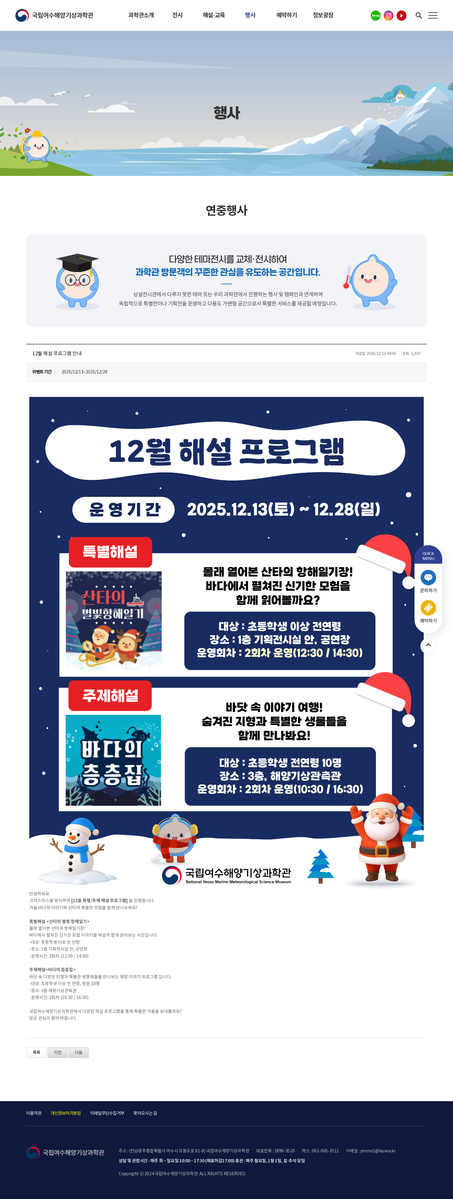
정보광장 (323, 15)
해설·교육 (214, 15)
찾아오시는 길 (145, 1113)
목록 (36, 1052)
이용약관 (33, 1113)
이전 (57, 1052)
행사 (250, 15)
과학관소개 (141, 15)
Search (419, 15)
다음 (78, 1052)
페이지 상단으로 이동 (420, 1113)
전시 (177, 15)
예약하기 (286, 15)
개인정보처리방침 (66, 1113)
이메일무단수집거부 (107, 1113)
